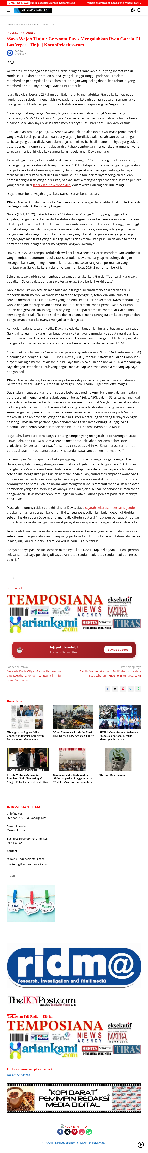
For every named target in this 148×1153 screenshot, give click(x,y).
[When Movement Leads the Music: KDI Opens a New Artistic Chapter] (74, 717)
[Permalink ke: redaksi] (10, 52)
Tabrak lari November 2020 (52, 185)
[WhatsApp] (89, 1132)
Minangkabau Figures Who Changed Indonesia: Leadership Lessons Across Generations (25, 736)
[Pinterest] (74, 1132)
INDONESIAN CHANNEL (21, 32)
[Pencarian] (139, 10)
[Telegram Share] (131, 689)
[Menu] (9, 10)
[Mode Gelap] (132, 10)
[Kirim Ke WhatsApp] (138, 689)
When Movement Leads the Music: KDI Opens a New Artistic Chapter (73, 734)
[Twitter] (67, 1132)
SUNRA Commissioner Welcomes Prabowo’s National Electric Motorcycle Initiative (118, 736)
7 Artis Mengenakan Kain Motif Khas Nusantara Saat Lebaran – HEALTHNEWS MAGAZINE (110, 671)
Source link (15, 588)
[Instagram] (82, 1132)
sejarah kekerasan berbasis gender (110, 507)
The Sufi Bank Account (113, 775)
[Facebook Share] (107, 689)
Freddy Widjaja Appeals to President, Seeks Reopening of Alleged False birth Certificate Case (27, 778)
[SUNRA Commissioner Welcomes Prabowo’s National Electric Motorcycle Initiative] (120, 717)
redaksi (19, 51)
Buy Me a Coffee (118, 649)
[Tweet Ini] (115, 689)
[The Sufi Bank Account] (120, 759)
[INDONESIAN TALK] (32, 10)
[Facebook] (60, 1132)
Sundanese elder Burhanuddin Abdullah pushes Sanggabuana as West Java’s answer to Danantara (72, 778)
